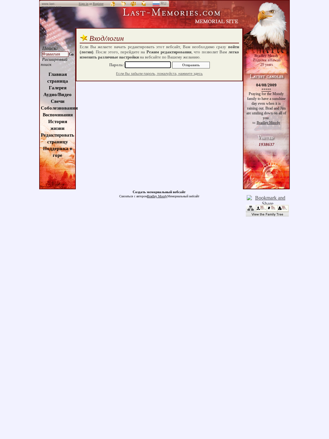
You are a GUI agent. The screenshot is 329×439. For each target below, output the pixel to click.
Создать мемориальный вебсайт (159, 192)
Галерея (58, 87)
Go (71, 54)
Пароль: (117, 65)
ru (166, 4)
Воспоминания (58, 114)
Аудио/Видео (57, 94)
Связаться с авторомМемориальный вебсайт (159, 196)
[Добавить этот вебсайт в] (123, 4)
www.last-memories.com (52, 5)
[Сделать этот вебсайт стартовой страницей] (113, 4)
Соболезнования (59, 108)
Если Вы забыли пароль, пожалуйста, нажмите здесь (159, 74)
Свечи (58, 101)
